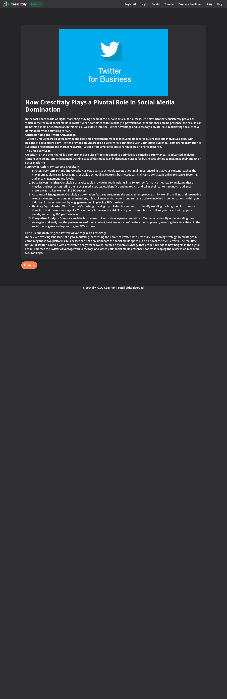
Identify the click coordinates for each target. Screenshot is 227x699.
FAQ (209, 4)
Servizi (156, 4)
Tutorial (169, 4)
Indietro (29, 265)
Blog (219, 4)
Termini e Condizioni (190, 4)
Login (144, 4)
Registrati (130, 4)
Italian (34, 3)
